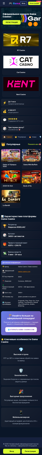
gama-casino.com (24, 271)
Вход (23, 3)
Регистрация (35, 3)
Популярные (20, 137)
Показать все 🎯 (34, 144)
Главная (7, 137)
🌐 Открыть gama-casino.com (21, 330)
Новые (32, 137)
